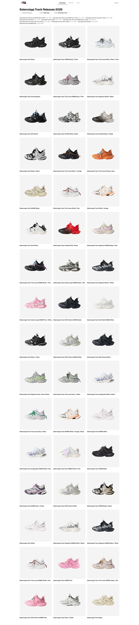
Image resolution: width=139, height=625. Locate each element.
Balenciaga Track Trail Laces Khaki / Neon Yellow (31, 21)
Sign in (117, 3)
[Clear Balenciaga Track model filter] (69, 13)
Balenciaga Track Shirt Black (48, 19)
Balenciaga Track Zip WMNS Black (28, 23)
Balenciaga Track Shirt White (27, 19)
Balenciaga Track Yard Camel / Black (61, 21)
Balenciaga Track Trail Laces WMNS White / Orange (75, 19)
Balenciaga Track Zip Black (84, 21)
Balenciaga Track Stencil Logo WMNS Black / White (32, 18)
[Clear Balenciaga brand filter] (51, 13)
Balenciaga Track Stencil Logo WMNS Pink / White (65, 18)
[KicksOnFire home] (24, 2)
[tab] (62, 3)
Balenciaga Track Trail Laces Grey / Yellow (96, 18)
